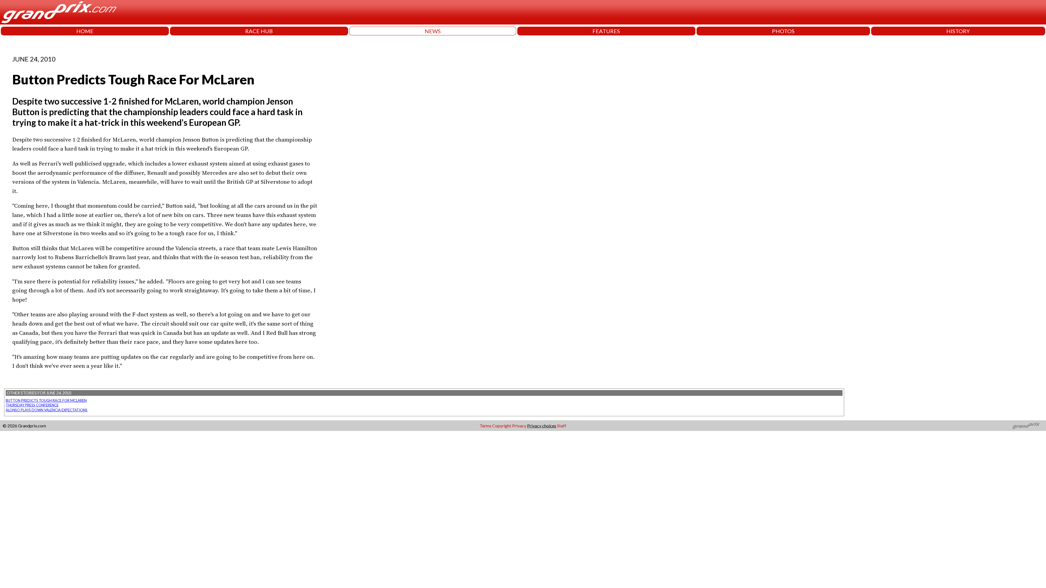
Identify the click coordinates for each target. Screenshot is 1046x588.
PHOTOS (783, 31)
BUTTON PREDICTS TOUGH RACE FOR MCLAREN (46, 400)
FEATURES (606, 31)
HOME (84, 31)
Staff (561, 425)
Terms (485, 425)
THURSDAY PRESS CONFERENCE (32, 405)
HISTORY (958, 31)
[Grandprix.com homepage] (1026, 425)
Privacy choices (541, 425)
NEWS (433, 31)
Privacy (519, 425)
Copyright (501, 425)
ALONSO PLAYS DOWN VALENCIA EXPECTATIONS (46, 410)
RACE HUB (259, 31)
